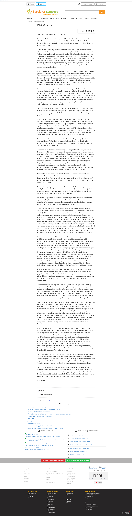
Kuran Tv (69, 501)
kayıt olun (57, 400)
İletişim (69, 483)
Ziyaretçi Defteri (71, 476)
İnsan (25, 474)
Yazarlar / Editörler (72, 473)
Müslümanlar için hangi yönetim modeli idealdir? (40, 426)
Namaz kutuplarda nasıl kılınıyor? (78, 451)
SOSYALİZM (31, 418)
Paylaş (82, 31)
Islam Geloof (50, 504)
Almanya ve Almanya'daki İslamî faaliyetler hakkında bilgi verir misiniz (45, 428)
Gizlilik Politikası (71, 479)
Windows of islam (51, 509)
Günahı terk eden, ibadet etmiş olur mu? (80, 441)
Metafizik (26, 478)
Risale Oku (69, 494)
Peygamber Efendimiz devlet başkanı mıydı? (39, 411)
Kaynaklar (69, 474)
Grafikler (95, 18)
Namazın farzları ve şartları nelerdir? (79, 435)
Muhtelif (26, 479)
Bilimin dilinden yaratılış (51, 471)
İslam (25, 476)
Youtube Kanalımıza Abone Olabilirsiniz (53, 460)
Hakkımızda (70, 471)
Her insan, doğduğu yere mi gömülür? (79, 458)
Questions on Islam (52, 493)
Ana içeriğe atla (4, 0)
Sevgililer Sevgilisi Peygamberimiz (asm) (54, 473)
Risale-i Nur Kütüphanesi (91, 504)
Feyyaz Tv (69, 499)
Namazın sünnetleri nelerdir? (77, 454)
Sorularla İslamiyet (32, 493)
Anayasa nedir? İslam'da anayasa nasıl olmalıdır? (40, 416)
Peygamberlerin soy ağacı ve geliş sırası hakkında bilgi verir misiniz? (43, 436)
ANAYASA (30, 421)
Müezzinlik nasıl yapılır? (32, 434)
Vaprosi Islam (50, 501)
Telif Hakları (70, 481)
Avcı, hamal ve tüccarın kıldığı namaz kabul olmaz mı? (39, 445)
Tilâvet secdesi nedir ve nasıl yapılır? (79, 448)
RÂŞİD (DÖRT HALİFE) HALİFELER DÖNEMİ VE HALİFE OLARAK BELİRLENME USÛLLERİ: (50, 414)
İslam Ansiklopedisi (38, 21)
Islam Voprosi (50, 494)
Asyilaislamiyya (51, 499)
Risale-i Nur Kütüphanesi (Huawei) (92, 494)
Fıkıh (25, 471)
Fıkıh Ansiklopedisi (50, 476)
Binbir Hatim (31, 496)
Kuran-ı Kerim (31, 494)
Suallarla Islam (51, 496)
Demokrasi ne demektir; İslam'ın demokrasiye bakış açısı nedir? (44, 409)
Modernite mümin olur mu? (34, 423)
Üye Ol (31, 4)
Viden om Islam (51, 502)
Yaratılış (26, 481)
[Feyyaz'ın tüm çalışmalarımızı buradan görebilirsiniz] (125, 512)
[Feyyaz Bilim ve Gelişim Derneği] (98, 476)
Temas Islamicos (51, 507)
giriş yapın (49, 400)
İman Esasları (27, 473)
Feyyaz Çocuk (89, 509)
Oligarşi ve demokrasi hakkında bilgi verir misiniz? (40, 407)
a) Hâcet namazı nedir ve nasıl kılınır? (79, 438)
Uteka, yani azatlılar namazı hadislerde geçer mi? (38, 443)
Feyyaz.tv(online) (89, 507)
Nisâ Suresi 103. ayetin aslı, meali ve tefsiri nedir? (82, 445)
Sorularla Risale (70, 493)
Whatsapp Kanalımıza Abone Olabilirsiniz (79, 460)
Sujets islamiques (51, 512)
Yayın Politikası (71, 478)
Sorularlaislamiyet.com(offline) (92, 506)
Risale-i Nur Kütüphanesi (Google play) (93, 493)
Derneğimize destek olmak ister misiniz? (98, 478)
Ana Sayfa (30, 21)
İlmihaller (48, 481)
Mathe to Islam (51, 510)
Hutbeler (48, 479)
